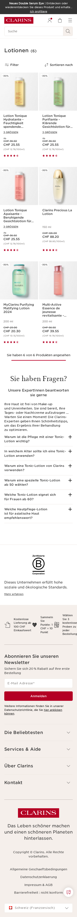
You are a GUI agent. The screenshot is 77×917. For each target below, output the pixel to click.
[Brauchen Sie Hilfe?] (68, 892)
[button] (38, 439)
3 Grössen (10, 132)
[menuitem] (49, 20)
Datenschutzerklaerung (38, 877)
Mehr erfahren (14, 594)
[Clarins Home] (18, 20)
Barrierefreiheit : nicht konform (38, 892)
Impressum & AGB (38, 885)
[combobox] (38, 908)
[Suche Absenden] (68, 31)
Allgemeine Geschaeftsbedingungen (38, 869)
